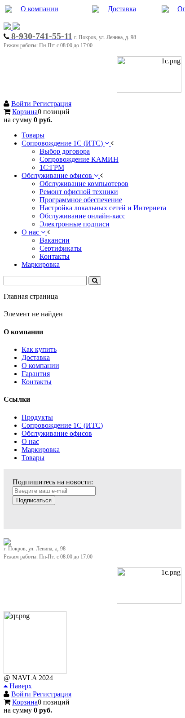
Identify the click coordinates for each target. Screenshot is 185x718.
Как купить (39, 349)
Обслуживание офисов (57, 433)
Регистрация (52, 103)
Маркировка (41, 449)
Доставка (122, 9)
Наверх (20, 686)
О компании (39, 9)
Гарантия (36, 373)
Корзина (25, 111)
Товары (33, 457)
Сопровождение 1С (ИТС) (62, 425)
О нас (30, 441)
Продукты (37, 417)
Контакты (37, 382)
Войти (22, 103)
